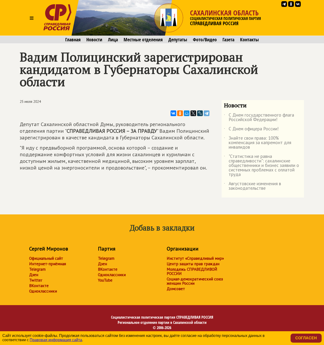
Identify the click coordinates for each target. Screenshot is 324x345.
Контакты (249, 39)
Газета (228, 39)
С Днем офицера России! (251, 130)
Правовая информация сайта (56, 340)
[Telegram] (206, 113)
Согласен (306, 338)
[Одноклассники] (180, 113)
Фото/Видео (205, 39)
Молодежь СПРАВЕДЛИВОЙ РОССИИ (192, 271)
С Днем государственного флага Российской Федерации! (259, 117)
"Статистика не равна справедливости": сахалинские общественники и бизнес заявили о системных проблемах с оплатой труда (261, 165)
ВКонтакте (39, 286)
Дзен (33, 275)
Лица (113, 39)
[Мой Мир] (187, 113)
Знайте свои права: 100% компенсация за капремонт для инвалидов (257, 143)
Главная (73, 39)
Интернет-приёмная (47, 264)
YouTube (105, 280)
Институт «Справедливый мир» (195, 258)
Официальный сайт (46, 258)
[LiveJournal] (200, 113)
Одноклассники (43, 291)
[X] (193, 113)
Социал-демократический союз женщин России (195, 281)
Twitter (35, 280)
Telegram (37, 269)
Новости (94, 39)
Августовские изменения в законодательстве (252, 186)
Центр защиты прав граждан (193, 264)
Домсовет (176, 289)
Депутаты (177, 39)
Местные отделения (143, 39)
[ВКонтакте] (173, 113)
